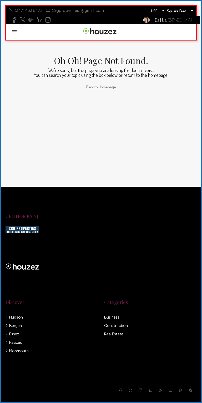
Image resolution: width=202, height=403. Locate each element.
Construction (116, 325)
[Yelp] (191, 390)
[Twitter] (131, 390)
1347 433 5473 (180, 20)
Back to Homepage (101, 86)
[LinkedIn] (151, 390)
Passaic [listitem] (15, 342)
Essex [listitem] (14, 333)
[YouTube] (171, 390)
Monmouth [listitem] (19, 350)
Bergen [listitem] (15, 325)
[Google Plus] (161, 390)
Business (111, 317)
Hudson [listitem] (16, 317)
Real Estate (113, 333)
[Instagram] (141, 390)
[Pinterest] (181, 390)
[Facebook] (121, 390)
